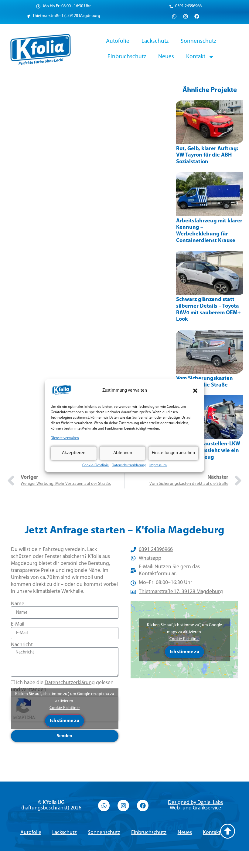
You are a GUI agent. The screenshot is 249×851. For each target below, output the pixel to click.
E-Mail (17, 624)
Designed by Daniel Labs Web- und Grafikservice (195, 805)
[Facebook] (197, 16)
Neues (166, 57)
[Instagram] (185, 16)
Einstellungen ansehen (173, 453)
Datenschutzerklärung (129, 465)
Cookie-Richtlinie (95, 465)
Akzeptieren (73, 453)
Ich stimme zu (64, 720)
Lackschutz (155, 41)
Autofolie (117, 41)
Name (17, 603)
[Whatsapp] (174, 16)
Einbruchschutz (126, 57)
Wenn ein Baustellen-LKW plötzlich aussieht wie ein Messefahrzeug (208, 450)
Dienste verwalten (65, 438)
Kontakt (195, 57)
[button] (195, 391)
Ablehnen (122, 453)
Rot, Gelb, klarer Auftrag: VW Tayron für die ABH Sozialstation (207, 155)
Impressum (158, 465)
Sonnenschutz (198, 41)
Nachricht (22, 644)
